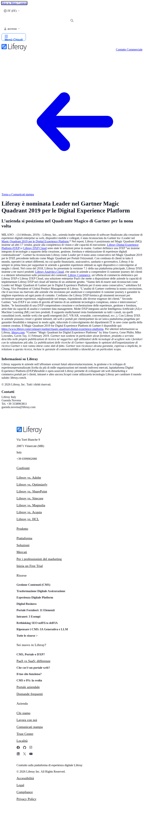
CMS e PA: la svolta (29, 680)
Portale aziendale (28, 687)
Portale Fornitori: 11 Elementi (35, 610)
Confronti (23, 468)
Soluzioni (22, 545)
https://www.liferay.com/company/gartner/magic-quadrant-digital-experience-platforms (53, 329)
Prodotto (22, 529)
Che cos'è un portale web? (33, 667)
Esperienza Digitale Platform (34, 597)
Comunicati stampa (29, 727)
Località (22, 741)
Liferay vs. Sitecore (29, 498)
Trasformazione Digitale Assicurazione (40, 591)
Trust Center (24, 734)
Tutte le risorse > (27, 635)
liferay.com (18, 332)
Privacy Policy (26, 799)
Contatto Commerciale (129, 49)
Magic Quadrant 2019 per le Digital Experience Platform (35, 241)
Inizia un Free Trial (29, 566)
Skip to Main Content (14, 3)
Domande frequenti (29, 694)
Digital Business (26, 603)
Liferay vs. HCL (27, 519)
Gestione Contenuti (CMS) (33, 584)
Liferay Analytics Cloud (49, 271)
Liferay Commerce (79, 275)
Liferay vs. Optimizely (31, 484)
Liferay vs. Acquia (29, 512)
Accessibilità (25, 778)
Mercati (21, 552)
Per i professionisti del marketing (39, 559)
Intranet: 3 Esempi (28, 616)
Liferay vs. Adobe (28, 477)
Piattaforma (24, 538)
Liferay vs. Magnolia (30, 505)
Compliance (24, 792)
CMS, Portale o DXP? (30, 654)
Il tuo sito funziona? (29, 674)
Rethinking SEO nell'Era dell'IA (37, 622)
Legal (20, 785)
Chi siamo (23, 713)
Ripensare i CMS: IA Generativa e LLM (42, 629)
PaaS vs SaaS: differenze (33, 661)
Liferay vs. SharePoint (31, 491)
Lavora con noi (26, 720)
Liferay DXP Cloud (35, 248)
